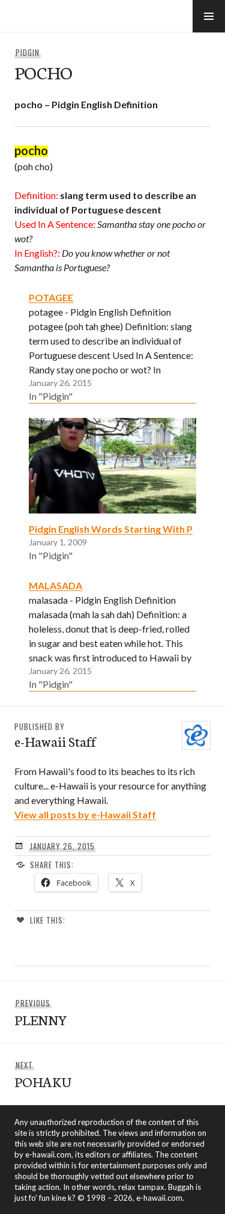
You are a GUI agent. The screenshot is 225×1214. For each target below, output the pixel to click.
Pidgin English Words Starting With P (111, 529)
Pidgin (28, 52)
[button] (209, 16)
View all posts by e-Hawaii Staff (85, 814)
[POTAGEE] (112, 346)
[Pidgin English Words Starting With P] (112, 465)
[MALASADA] (112, 634)
